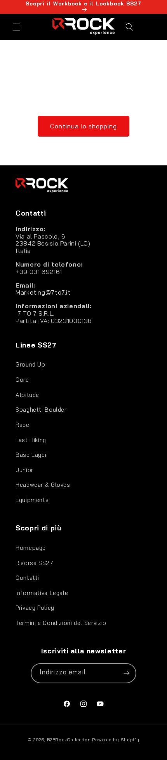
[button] (16, 27)
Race (23, 424)
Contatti (27, 577)
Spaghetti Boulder (41, 409)
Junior (24, 470)
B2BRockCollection (69, 739)
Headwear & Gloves (43, 484)
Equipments (32, 500)
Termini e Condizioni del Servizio (61, 623)
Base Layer (31, 454)
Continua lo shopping (83, 126)
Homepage (31, 547)
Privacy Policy (35, 607)
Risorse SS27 (35, 563)
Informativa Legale (42, 593)
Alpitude (27, 394)
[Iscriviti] (127, 673)
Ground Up (30, 364)
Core (22, 379)
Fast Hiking (31, 440)
